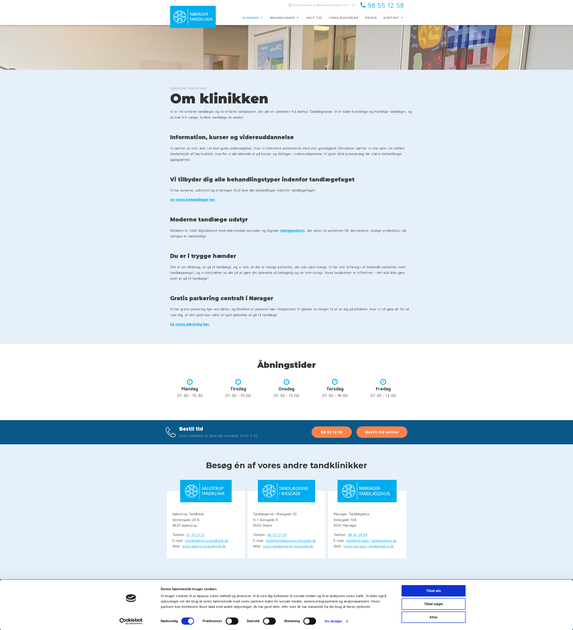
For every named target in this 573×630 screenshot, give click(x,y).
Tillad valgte (433, 604)
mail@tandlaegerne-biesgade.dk (290, 540)
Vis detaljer (333, 621)
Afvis (434, 617)
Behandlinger (282, 17)
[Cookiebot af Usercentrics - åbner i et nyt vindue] (131, 621)
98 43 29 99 (357, 535)
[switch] (232, 621)
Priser (371, 17)
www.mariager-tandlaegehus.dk (368, 546)
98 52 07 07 (277, 535)
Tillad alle (433, 591)
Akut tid (314, 17)
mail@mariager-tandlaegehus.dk (371, 540)
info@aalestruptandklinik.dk (206, 540)
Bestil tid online (382, 432)
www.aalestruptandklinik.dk (204, 546)
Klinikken (251, 17)
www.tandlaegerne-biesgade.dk (288, 546)
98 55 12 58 (332, 432)
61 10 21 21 (196, 535)
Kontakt (391, 17)
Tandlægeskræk (344, 17)
